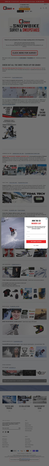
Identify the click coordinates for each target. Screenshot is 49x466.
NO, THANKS (36, 245)
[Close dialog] (46, 218)
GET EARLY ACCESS (36, 241)
